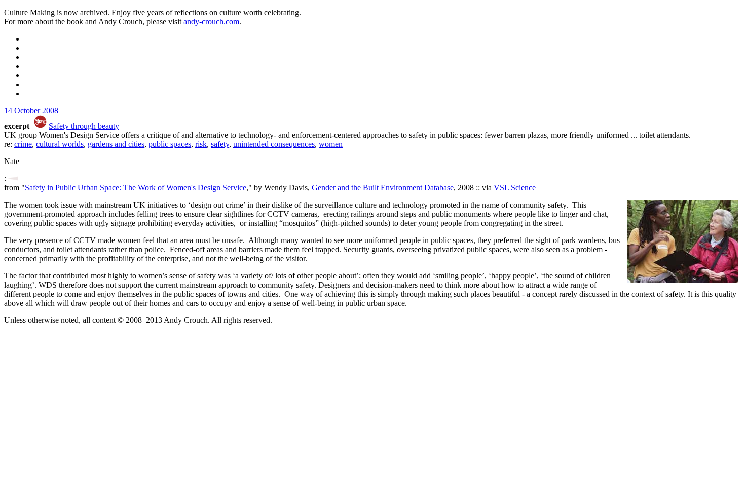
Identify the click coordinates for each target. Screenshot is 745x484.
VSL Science (515, 187)
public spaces (169, 144)
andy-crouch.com (211, 21)
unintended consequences (274, 144)
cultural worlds (60, 144)
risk (201, 144)
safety (220, 144)
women (331, 144)
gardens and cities (116, 144)
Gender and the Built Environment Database (383, 187)
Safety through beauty (84, 126)
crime (23, 144)
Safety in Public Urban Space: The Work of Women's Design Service (135, 187)
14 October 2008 (31, 110)
